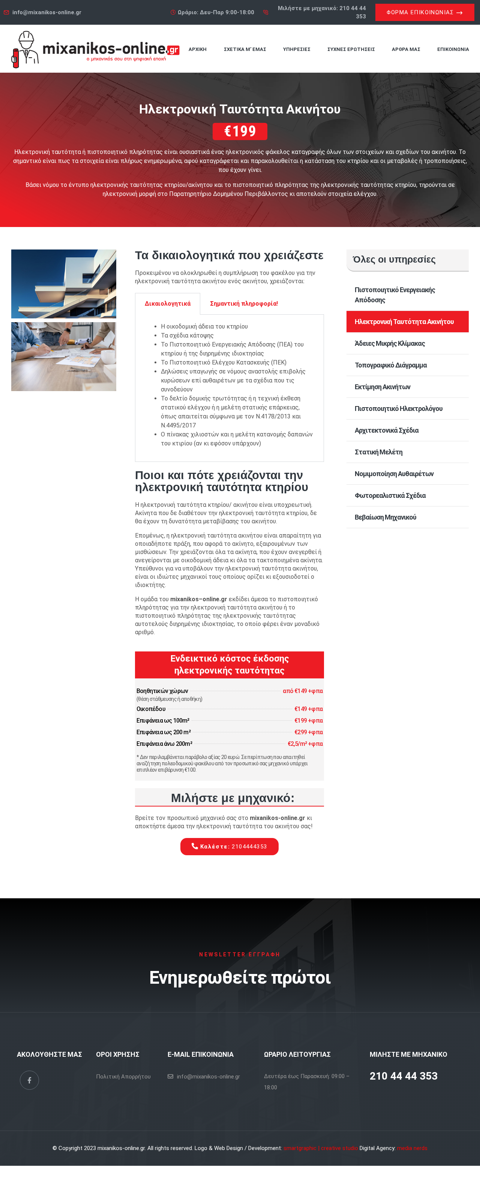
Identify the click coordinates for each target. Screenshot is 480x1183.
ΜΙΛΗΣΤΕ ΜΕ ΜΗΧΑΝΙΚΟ (408, 1054)
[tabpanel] (229, 388)
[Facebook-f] (29, 1080)
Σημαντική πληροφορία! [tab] (244, 303)
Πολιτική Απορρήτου (123, 1076)
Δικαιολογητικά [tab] (167, 303)
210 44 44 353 (404, 1076)
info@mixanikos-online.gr (208, 1076)
